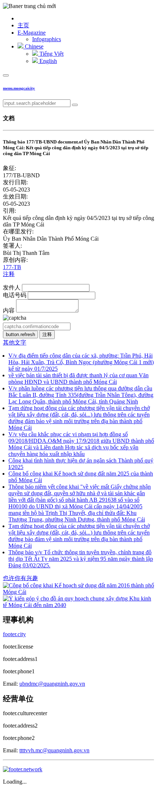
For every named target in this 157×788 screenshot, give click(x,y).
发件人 (11, 287)
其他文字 (14, 342)
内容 (9, 310)
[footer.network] (22, 769)
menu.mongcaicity (19, 88)
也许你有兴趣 (20, 578)
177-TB (12, 267)
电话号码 (14, 295)
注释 (9, 274)
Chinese (33, 46)
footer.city (14, 634)
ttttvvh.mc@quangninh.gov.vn (54, 750)
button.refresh (20, 334)
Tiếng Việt (51, 54)
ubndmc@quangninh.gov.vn (52, 684)
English (47, 61)
